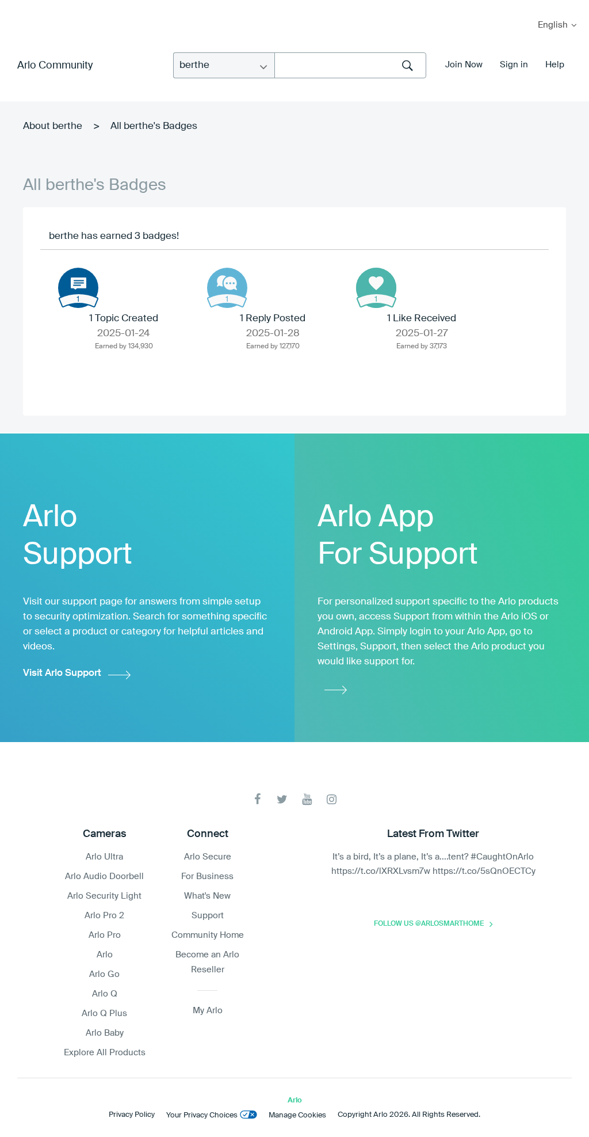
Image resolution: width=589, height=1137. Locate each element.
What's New (207, 896)
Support (208, 915)
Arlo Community (55, 65)
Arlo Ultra (104, 857)
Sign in (514, 64)
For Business (207, 876)
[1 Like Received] (376, 288)
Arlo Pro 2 (104, 915)
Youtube (307, 799)
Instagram (331, 799)
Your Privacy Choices (202, 1115)
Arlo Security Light (104, 896)
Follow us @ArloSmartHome (429, 924)
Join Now (464, 64)
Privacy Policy (132, 1115)
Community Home (207, 935)
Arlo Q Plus (104, 1013)
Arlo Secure (207, 857)
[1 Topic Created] (78, 288)
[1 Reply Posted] (227, 288)
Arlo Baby (105, 1033)
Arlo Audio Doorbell (104, 876)
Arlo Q (104, 994)
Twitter (282, 799)
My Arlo (16, 7)
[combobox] (350, 65)
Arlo (105, 954)
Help (554, 64)
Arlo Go (104, 974)
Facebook (257, 799)
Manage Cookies (297, 1115)
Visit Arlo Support (62, 673)
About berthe (52, 126)
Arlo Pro (105, 935)
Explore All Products (105, 1052)
